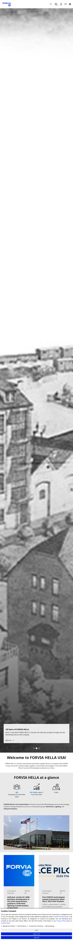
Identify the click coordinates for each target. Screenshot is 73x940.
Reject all (36, 937)
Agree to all (36, 934)
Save (36, 930)
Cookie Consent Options (61, 917)
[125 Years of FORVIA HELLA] (36, 748)
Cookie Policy (5, 923)
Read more (8, 740)
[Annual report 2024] (39, 748)
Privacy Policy (61, 921)
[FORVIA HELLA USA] (34, 748)
